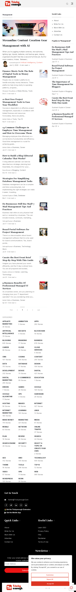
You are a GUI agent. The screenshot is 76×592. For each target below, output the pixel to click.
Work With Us (59, 28)
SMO (20, 458)
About (56, 20)
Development (8, 371)
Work (4, 249)
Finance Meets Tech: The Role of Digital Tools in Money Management (17, 74)
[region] (50, 571)
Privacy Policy (43, 531)
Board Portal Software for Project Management (15, 230)
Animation (23, 321)
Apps (36, 321)
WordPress (7, 479)
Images (21, 403)
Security (22, 443)
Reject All (50, 579)
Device (21, 371)
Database (21, 195)
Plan (4, 436)
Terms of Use (43, 542)
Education (39, 378)
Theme (5, 465)
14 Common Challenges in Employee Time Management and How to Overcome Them (17, 130)
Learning (24, 272)
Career (22, 147)
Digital (37, 371)
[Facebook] (6, 505)
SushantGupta (13, 62)
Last (38, 310)
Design (37, 364)
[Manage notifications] (71, 587)
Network (22, 427)
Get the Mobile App (14, 512)
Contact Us (58, 35)
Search (37, 436)
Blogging (15, 170)
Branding (22, 340)
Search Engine (8, 443)
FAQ (39, 535)
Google (37, 387)
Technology (26, 246)
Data (15, 195)
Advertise (57, 31)
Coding (21, 357)
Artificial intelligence (27, 62)
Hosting (6, 403)
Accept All (50, 584)
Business (15, 147)
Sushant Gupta (7, 195)
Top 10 (20, 119)
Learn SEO (42, 528)
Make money (22, 91)
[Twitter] (11, 505)
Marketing (23, 420)
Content (39, 62)
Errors (5, 387)
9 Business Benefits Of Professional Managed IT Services (15, 286)
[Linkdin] (16, 505)
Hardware (39, 394)
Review (21, 436)
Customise (50, 575)
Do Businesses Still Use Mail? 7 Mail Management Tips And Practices (18, 207)
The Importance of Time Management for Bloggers (62, 84)
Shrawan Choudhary (9, 91)
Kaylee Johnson (7, 272)
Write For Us (58, 24)
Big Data (22, 331)
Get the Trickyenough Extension (18, 509)
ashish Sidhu (6, 119)
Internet (38, 403)
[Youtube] (26, 505)
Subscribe (26, 570)
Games (21, 387)
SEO (4, 458)
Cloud (21, 347)
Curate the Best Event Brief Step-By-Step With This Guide (17, 259)
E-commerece (24, 378)
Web (36, 472)
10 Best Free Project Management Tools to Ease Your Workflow (16, 102)
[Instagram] (21, 505)
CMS (4, 357)
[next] (32, 310)
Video (5, 472)
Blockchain (39, 331)
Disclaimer (42, 538)
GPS (20, 394)
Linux (36, 410)
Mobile (5, 427)
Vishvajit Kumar (7, 221)
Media (37, 420)
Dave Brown (6, 170)
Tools (30, 91)
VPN (20, 472)
